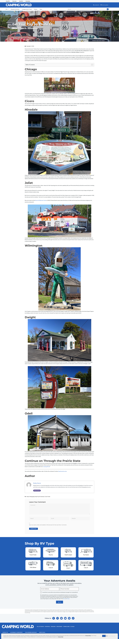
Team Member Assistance (31, 632)
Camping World (46, 466)
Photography (32, 496)
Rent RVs (21, 1)
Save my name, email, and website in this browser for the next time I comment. (48, 524)
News (41, 9)
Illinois (27, 496)
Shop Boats (28, 1)
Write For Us (42, 632)
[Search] (108, 9)
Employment (59, 626)
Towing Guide (66, 626)
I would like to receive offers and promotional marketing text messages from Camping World (60, 592)
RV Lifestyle (41, 496)
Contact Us (5, 632)
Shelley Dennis (37, 483)
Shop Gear (14, 1)
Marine (35, 9)
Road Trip (37, 496)
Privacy (68, 598)
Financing (53, 626)
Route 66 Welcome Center (40, 200)
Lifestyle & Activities (15, 9)
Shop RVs (8, 1)
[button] (110, 636)
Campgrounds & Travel (27, 9)
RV (6, 9)
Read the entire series (62, 471)
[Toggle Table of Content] (91, 65)
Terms (64, 598)
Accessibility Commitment (16, 632)
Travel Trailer (47, 496)
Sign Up (59, 602)
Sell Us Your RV (40, 626)
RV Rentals (47, 626)
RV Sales (72, 626)
